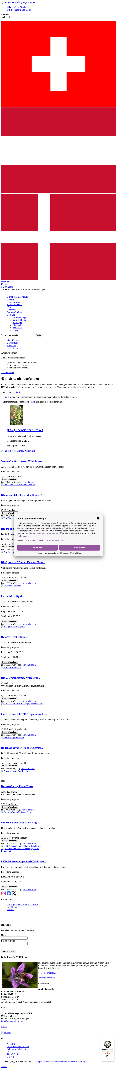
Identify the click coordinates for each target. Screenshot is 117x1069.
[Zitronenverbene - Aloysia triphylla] (16, 424)
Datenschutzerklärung (57, 1061)
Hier (5, 397)
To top (4, 1066)
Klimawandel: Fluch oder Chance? (21, 495)
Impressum (42, 1061)
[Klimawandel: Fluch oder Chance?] (18, 484)
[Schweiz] (58, 106)
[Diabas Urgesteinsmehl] (12, 737)
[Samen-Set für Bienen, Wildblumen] (18, 451)
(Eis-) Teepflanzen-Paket (25, 430)
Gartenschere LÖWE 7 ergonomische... (24, 714)
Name (4, 935)
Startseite (17, 392)
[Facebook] (9, 894)
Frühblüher (12, 907)
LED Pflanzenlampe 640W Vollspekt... (23, 861)
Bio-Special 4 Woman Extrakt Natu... (23, 562)
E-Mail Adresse (8, 941)
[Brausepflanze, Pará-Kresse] (14, 771)
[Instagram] (3, 894)
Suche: (4, 335)
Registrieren (12, 348)
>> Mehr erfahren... (47, 973)
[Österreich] (58, 192)
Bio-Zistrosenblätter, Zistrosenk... (20, 677)
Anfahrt (4, 1027)
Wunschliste (12, 343)
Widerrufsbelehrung (76, 1061)
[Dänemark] (58, 279)
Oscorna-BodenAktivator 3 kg (19, 822)
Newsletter (12, 1044)
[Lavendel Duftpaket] (11, 585)
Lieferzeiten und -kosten (18, 1046)
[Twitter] (14, 894)
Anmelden (11, 345)
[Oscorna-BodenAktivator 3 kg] (16, 812)
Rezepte (10, 1057)
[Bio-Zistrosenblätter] (11, 667)
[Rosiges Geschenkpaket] (13, 626)
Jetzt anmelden (7, 372)
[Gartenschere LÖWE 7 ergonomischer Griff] (22, 703)
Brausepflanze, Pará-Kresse (17, 786)
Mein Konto (12, 340)
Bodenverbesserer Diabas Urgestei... (22, 747)
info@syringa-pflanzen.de (13, 1021)
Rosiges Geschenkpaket (14, 636)
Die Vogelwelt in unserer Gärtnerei (22, 904)
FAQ (9, 1051)
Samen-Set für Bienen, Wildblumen (22, 461)
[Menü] (112, 1041)
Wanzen (10, 909)
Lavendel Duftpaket (13, 596)
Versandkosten (28, 482)
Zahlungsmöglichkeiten (17, 1049)
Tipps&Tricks (13, 1054)
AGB (33, 1061)
